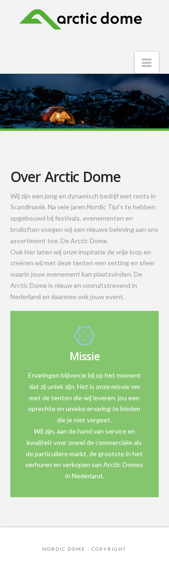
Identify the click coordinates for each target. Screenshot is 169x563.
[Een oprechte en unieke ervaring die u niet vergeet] (80, 24)
